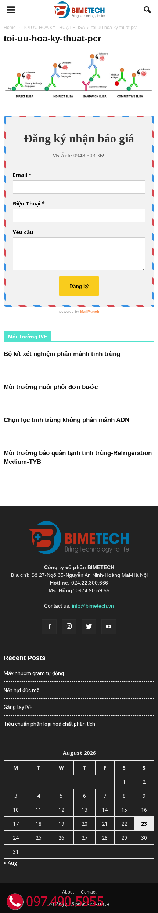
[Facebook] (49, 626)
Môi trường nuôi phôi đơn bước (51, 386)
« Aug (10, 862)
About (68, 892)
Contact (88, 892)
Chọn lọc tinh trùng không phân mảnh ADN (66, 420)
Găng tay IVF (18, 707)
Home (10, 27)
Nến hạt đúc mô (22, 690)
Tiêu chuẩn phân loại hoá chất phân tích (49, 724)
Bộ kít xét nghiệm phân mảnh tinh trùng (62, 353)
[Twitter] (89, 626)
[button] (147, 10)
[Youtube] (108, 626)
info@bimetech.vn (93, 606)
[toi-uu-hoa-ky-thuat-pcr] (79, 98)
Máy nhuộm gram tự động (34, 673)
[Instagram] (69, 626)
